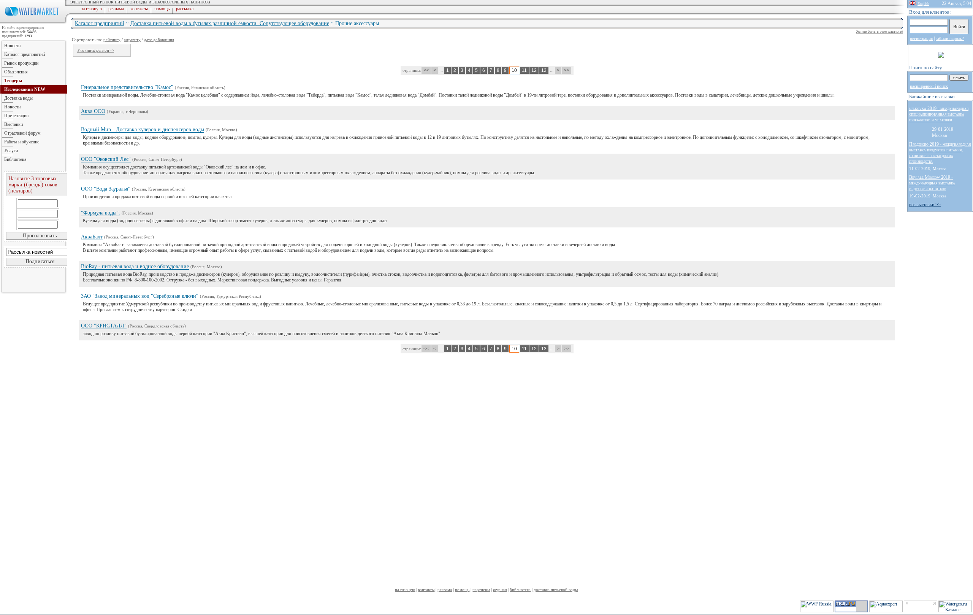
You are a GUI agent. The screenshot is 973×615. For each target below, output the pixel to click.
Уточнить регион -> (95, 50)
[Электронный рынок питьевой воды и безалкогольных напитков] (33, 22)
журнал (500, 589)
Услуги (11, 150)
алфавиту (132, 39)
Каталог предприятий (99, 23)
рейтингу (111, 39)
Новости (12, 45)
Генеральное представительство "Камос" (127, 87)
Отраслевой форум (22, 133)
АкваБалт (92, 237)
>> (566, 70)
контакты (139, 8)
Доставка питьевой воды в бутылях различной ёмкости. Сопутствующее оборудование (229, 23)
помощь (162, 8)
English (923, 4)
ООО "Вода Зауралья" (105, 189)
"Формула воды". (100, 213)
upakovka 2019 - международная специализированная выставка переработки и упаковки (938, 114)
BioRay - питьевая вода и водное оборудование (135, 266)
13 (544, 70)
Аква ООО (93, 111)
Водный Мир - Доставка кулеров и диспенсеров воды (142, 129)
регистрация (921, 38)
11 (524, 70)
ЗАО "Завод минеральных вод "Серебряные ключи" (139, 296)
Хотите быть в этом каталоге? (879, 31)
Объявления (16, 72)
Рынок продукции (21, 63)
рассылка (184, 8)
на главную (91, 8)
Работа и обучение (21, 142)
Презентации (16, 115)
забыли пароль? (950, 38)
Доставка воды (18, 98)
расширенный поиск (929, 86)
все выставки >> (925, 204)
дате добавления (159, 39)
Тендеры (13, 80)
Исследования (24, 89)
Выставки (13, 124)
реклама (116, 8)
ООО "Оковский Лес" (106, 159)
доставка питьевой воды (556, 589)
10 (514, 70)
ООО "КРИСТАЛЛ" (104, 326)
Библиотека (15, 159)
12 (534, 70)
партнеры (481, 589)
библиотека (520, 589)
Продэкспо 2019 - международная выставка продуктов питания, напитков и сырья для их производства (940, 152)
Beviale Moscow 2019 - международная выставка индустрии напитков (932, 183)
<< (426, 70)
